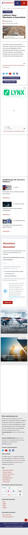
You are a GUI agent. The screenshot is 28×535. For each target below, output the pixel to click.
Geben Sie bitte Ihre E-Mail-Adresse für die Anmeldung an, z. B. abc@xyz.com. (12, 267)
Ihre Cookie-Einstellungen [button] (17, 526)
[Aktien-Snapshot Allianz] (4, 488)
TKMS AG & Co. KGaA (19, 203)
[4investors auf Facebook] (17, 74)
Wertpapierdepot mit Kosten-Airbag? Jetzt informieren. (14, 66)
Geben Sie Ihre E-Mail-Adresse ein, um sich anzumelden (13, 258)
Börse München (6, 480)
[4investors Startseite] (7, 2)
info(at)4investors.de (6, 444)
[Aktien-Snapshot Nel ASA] (20, 491)
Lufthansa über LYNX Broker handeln (14, 96)
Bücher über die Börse (8, 470)
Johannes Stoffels (10, 23)
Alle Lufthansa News (11, 78)
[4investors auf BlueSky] (4, 74)
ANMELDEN (7, 302)
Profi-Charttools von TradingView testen (14, 131)
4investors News (6, 476)
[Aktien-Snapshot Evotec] (15, 491)
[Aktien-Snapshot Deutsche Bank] (4, 491)
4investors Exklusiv (7, 472)
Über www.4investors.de (13, 523)
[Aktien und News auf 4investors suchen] (17, 3)
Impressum (22, 523)
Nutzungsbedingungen (14, 296)
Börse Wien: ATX (7, 515)
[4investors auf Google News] (13, 73)
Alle (24, 3)
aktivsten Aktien (16, 460)
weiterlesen (6, 198)
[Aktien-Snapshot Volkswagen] (20, 494)
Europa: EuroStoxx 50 (8, 516)
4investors (4, 8)
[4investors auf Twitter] (7, 74)
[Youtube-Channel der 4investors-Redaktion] (10, 73)
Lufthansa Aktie (9, 82)
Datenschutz (8, 526)
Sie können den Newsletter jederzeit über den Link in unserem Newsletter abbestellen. (14, 279)
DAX (4, 502)
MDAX (4, 504)
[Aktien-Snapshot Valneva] (15, 494)
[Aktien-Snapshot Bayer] (9, 488)
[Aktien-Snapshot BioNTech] (15, 488)
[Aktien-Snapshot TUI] (9, 494)
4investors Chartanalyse (8, 474)
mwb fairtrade (6, 481)
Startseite (5, 523)
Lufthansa (8, 8)
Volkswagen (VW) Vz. (20, 220)
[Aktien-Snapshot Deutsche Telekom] (9, 491)
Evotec (16, 187)
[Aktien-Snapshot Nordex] (4, 494)
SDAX (4, 505)
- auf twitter (15, 23)
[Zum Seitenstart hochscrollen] (26, 520)
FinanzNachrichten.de (8, 478)
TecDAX (5, 507)
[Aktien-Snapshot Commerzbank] (20, 488)
